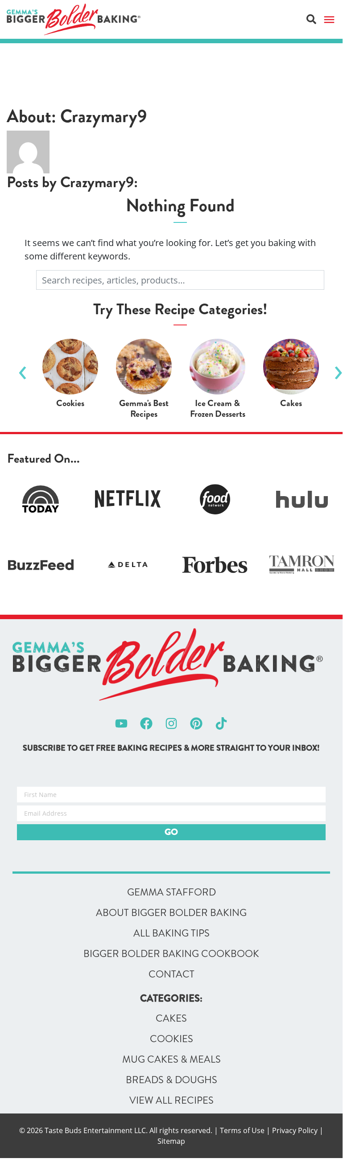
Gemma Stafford (171, 892)
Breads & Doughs (171, 1080)
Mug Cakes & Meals (171, 1059)
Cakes (171, 1018)
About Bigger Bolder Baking (171, 913)
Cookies (171, 1039)
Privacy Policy (295, 1130)
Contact (171, 974)
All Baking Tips (171, 933)
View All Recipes (171, 1100)
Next (338, 369)
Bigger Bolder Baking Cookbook (171, 954)
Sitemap (171, 1141)
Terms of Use (242, 1130)
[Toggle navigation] (329, 19)
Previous (22, 369)
